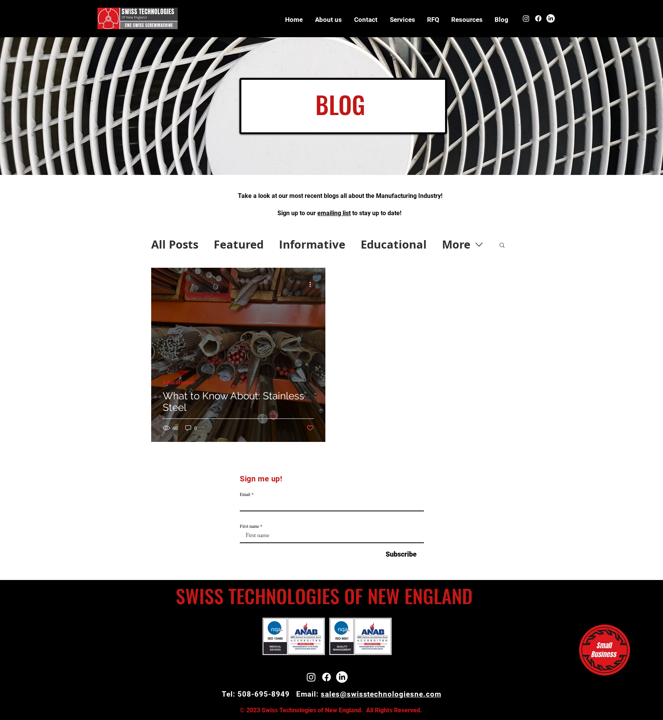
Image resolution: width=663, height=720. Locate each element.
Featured (239, 244)
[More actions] (312, 284)
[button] (466, 19)
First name (249, 526)
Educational (394, 244)
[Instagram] (526, 18)
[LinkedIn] (550, 18)
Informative (312, 244)
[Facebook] (538, 18)
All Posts (174, 244)
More (456, 244)
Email (245, 494)
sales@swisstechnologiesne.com (381, 694)
